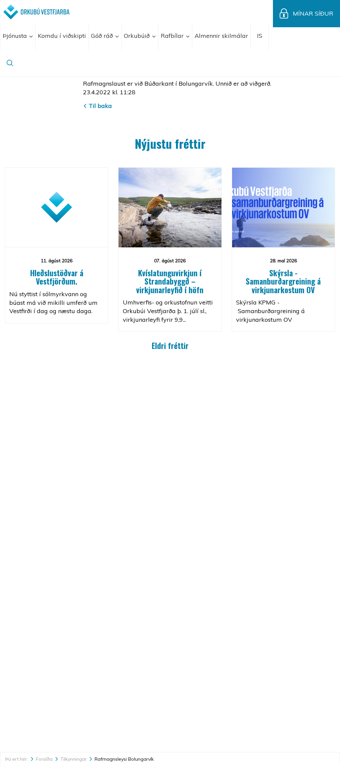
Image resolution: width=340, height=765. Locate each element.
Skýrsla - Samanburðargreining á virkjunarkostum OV (283, 281)
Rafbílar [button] (173, 36)
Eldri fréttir (170, 345)
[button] (260, 36)
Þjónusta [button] (16, 36)
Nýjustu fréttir (170, 143)
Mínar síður (313, 13)
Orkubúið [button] (137, 36)
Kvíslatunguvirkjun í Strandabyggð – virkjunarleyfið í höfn (170, 281)
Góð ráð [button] (103, 36)
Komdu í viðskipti (62, 36)
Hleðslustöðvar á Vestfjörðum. (56, 277)
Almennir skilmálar (221, 36)
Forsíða (44, 759)
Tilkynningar (73, 759)
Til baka (100, 106)
